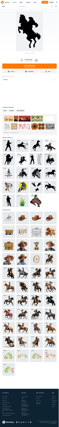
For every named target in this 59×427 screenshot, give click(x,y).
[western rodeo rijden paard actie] (36, 200)
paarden (11, 110)
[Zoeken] (52, 6)
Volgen (36, 60)
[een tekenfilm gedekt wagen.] (50, 231)
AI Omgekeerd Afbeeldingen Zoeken (7, 409)
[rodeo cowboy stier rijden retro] (22, 173)
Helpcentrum (39, 396)
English (52, 396)
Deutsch (53, 402)
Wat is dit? (13, 76)
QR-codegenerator (6, 415)
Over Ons (38, 400)
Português (53, 400)
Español (52, 398)
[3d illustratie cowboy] (36, 245)
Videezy (4, 400)
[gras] (22, 200)
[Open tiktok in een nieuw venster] (26, 422)
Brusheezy (4, 396)
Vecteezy (4, 398)
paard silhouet (20, 110)
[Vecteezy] (2, 2)
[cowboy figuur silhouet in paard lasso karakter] (22, 159)
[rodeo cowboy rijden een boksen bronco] (22, 187)
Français (53, 404)
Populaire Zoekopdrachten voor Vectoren (25, 405)
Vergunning (24, 396)
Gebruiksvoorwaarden (44, 422)
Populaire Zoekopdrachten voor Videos (25, 414)
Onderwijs (4, 404)
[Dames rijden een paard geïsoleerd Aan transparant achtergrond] (50, 259)
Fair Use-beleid (51, 423)
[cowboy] (8, 145)
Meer (35, 2)
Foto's (14, 2)
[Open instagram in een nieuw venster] (19, 422)
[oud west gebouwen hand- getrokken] (36, 231)
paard (4, 110)
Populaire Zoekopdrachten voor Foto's (25, 409)
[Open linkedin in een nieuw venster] (21, 422)
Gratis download (29, 66)
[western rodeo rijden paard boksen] (8, 187)
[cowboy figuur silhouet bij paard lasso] (50, 145)
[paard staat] (36, 145)
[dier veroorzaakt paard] (50, 173)
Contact (38, 398)
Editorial (28, 2)
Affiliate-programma (24, 401)
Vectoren (7, 2)
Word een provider (38, 403)
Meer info (6, 79)
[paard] (8, 159)
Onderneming (5, 402)
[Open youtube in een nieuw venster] (30, 422)
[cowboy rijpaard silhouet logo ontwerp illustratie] (8, 173)
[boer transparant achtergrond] (22, 245)
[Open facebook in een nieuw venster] (16, 422)
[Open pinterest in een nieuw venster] (23, 422)
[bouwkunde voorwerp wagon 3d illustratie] (8, 231)
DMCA (22, 398)
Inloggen (52, 2)
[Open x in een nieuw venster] (28, 422)
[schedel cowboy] (36, 173)
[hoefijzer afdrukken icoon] (39, 159)
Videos (21, 2)
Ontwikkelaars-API (6, 406)
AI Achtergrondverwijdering (8, 412)
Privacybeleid (53, 422)
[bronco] (50, 159)
